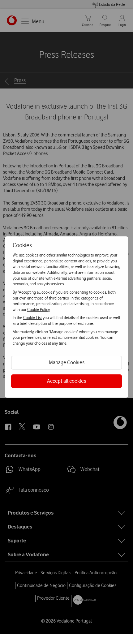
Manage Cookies (66, 362)
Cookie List (32, 317)
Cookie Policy (38, 309)
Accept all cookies (66, 381)
